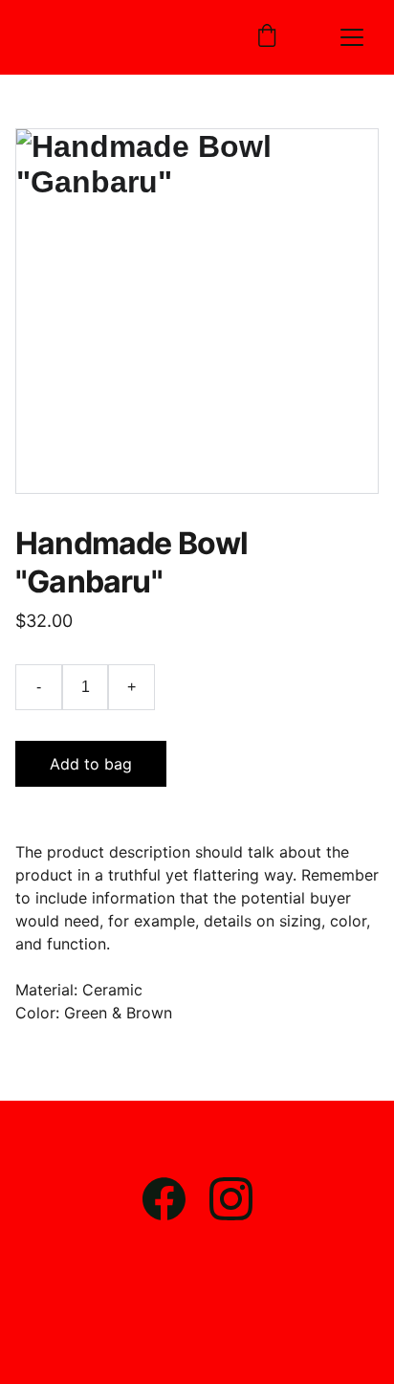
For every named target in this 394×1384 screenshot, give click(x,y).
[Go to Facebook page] (173, 1198)
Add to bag (91, 763)
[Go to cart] (266, 37)
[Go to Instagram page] (230, 1198)
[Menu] (351, 37)
